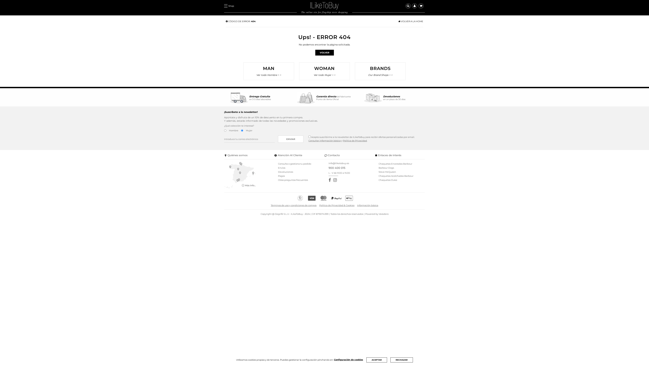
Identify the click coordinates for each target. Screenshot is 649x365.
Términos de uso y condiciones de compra (294, 205)
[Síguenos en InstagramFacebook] (335, 180)
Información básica (367, 205)
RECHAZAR (402, 360)
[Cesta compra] (421, 5)
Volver (324, 52)
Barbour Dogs (386, 167)
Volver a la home (411, 21)
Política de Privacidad (355, 140)
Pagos (281, 176)
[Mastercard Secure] (323, 198)
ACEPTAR (377, 360)
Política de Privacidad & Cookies (336, 205)
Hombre (233, 130)
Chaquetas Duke (388, 180)
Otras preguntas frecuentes (293, 180)
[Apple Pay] (349, 198)
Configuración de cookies (348, 359)
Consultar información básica (324, 140)
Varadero (384, 214)
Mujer (249, 130)
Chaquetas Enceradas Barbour (395, 163)
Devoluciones (285, 172)
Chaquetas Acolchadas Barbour (396, 176)
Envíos (281, 167)
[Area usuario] (414, 5)
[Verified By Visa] (312, 198)
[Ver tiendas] (240, 175)
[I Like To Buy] (324, 5)
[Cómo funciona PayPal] (336, 198)
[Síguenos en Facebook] (330, 180)
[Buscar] (408, 5)
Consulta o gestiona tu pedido (294, 163)
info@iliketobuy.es (339, 163)
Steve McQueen (387, 172)
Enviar (290, 139)
